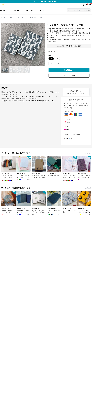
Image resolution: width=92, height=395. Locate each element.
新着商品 (2, 10)
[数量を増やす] (59, 63)
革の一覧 (16, 18)
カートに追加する (69, 75)
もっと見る (88, 153)
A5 (51, 58)
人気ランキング (30, 10)
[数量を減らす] (51, 63)
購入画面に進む (69, 70)
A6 (57, 58)
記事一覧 (41, 10)
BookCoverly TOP (6, 18)
